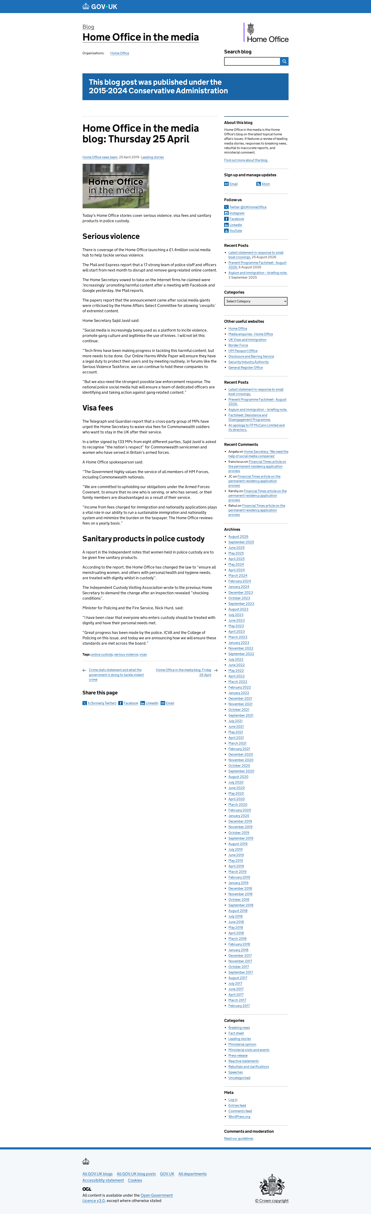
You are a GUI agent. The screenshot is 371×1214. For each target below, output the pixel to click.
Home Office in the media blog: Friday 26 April (183, 672)
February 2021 (239, 749)
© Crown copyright (272, 1200)
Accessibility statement (103, 1180)
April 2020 (236, 799)
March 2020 (237, 804)
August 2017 (237, 978)
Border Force (238, 345)
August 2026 (238, 536)
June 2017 (235, 989)
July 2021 (235, 721)
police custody (102, 654)
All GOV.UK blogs (97, 1173)
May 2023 (236, 626)
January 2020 (238, 816)
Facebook (131, 703)
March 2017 (237, 1000)
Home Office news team (99, 157)
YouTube (236, 231)
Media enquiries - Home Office (250, 334)
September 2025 (241, 542)
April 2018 (236, 933)
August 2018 (238, 911)
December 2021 (240, 698)
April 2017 (235, 994)
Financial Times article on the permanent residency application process (257, 466)
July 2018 (235, 916)
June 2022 (236, 665)
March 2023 (237, 637)
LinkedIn (152, 703)
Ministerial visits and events (248, 1050)
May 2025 (236, 553)
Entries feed (237, 1105)
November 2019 (240, 827)
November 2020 (240, 760)
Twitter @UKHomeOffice (248, 207)
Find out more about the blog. (246, 160)
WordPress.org (239, 1116)
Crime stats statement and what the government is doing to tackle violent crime (116, 675)
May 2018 (235, 927)
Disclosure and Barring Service (251, 356)
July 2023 (235, 615)
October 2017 (238, 967)
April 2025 (236, 559)
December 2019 (240, 821)
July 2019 (235, 849)
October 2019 (238, 833)
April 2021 (236, 738)
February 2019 (239, 877)
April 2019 (236, 866)
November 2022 (240, 648)
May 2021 (235, 732)
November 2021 (240, 704)
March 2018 (237, 939)
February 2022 (239, 687)
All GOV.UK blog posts (136, 1173)
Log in (232, 1100)
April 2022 (236, 676)
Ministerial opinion (242, 1044)
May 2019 (235, 860)
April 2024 (236, 570)
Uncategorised (239, 1078)
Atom (266, 184)
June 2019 (236, 855)
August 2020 (238, 777)
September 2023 (241, 604)
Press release (238, 1055)
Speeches (235, 1072)
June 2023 (236, 620)
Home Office (119, 53)
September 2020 (241, 771)
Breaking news (239, 1027)
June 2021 (236, 726)
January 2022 (238, 693)
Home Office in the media (140, 37)
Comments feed (240, 1111)
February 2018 (239, 944)
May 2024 (236, 564)
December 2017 (240, 955)
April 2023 (236, 631)
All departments (192, 1173)
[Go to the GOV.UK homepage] (99, 7)
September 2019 (240, 838)
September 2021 (240, 715)
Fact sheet (236, 1033)
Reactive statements (243, 1061)
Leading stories (152, 157)
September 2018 (240, 905)
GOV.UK (167, 1173)
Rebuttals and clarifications (248, 1067)
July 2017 (235, 983)
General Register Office (245, 367)
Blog (88, 26)
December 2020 (240, 754)
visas (143, 654)
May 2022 (236, 670)
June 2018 (236, 922)
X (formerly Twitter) (102, 703)
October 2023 (239, 598)
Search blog (238, 51)
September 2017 (240, 972)
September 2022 (241, 654)
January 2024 (238, 587)
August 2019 (238, 844)
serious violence (126, 654)
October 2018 (238, 899)
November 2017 (240, 961)
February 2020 (239, 810)
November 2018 (240, 894)
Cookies (135, 1180)
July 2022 (235, 659)
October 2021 (238, 709)
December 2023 (240, 592)
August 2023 (238, 609)
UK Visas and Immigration (247, 340)
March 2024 (237, 575)
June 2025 (236, 548)
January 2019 (238, 883)
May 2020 (236, 793)
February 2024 (239, 581)
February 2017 (239, 1006)
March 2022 (237, 682)
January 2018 (238, 950)
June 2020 (236, 788)
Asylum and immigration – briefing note (257, 273)
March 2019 (237, 872)
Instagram (237, 213)
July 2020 (235, 782)
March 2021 (237, 743)
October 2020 (239, 765)
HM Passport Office (242, 351)
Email (170, 703)
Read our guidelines (238, 1138)
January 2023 (238, 643)
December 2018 (240, 888)
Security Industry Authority (248, 362)
